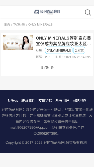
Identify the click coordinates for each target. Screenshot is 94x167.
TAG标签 (19, 24)
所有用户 (62, 100)
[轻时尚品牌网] (47, 12)
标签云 (13, 100)
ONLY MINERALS (59, 50)
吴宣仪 (79, 50)
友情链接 (45, 100)
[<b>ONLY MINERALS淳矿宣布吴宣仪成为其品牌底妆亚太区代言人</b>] (18, 42)
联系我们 (28, 100)
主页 (7, 24)
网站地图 (79, 100)
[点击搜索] (88, 12)
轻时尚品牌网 (54, 142)
